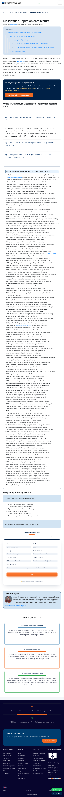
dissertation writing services (25, 88)
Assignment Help (38, 758)
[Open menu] (60, 3)
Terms (4, 790)
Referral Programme (9, 766)
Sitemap (5, 771)
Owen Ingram (13, 24)
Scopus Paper (37, 763)
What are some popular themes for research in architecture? (33, 47)
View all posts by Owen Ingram (15, 606)
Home (4, 12)
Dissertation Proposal (39, 768)
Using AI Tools (22, 778)
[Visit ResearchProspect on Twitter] (5, 773)
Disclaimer (28, 790)
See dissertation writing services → (19, 95)
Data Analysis (37, 766)
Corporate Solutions (9, 768)
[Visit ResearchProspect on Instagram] (7, 773)
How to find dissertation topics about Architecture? (30, 44)
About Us (5, 758)
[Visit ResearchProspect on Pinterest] (8, 773)
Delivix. (35, 794)
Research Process (23, 763)
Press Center (6, 760)
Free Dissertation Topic (17, 51)
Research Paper (22, 776)
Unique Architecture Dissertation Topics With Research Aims (24, 32)
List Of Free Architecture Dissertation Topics (21, 36)
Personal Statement (23, 773)
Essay (19, 753)
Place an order (49, 741)
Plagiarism (21, 760)
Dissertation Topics (21, 12)
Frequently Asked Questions (19, 40)
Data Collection (37, 771)
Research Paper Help (39, 753)
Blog (19, 771)
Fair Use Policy (7, 753)
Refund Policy (7, 755)
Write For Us (6, 763)
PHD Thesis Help (38, 773)
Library (11, 12)
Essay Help (36, 755)
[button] (5, 787)
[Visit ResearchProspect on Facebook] (3, 773)
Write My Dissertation (39, 760)
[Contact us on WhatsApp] (39, 3)
